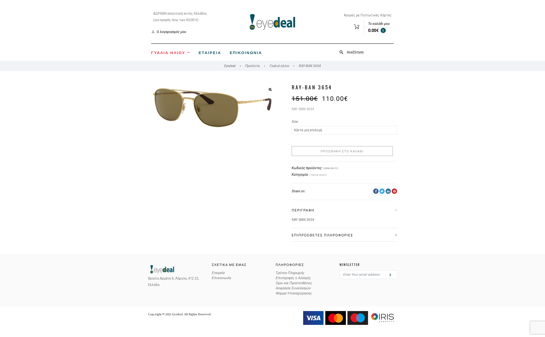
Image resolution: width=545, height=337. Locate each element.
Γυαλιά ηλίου (318, 174)
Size (295, 122)
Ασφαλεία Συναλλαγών (293, 288)
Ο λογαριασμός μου (171, 32)
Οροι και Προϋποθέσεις (294, 283)
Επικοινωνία (246, 52)
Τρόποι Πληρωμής (290, 273)
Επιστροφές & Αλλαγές (293, 278)
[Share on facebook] (376, 191)
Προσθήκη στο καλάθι (342, 151)
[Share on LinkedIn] (388, 191)
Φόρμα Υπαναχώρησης (294, 293)
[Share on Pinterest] (394, 191)
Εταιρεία (210, 52)
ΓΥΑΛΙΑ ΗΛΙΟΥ (168, 52)
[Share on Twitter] (382, 191)
